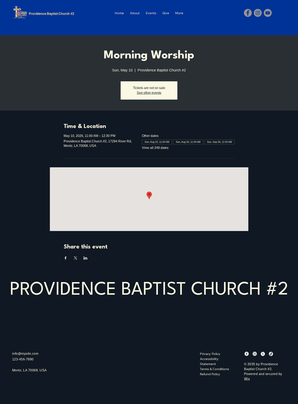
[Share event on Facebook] (66, 258)
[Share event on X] (75, 258)
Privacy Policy (210, 354)
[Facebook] (248, 13)
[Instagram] (258, 13)
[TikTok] (270, 353)
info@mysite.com (25, 353)
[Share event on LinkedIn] (85, 258)
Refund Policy (210, 374)
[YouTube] (268, 13)
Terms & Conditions (214, 369)
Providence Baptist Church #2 (51, 14)
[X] (262, 353)
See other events (149, 93)
